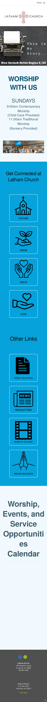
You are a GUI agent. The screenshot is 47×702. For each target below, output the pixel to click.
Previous (2, 46)
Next (44, 46)
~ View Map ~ (23, 692)
